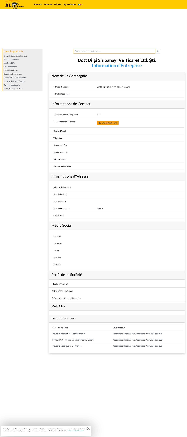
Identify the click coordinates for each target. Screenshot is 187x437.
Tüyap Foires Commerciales (15, 77)
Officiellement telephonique (15, 56)
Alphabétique (69, 4)
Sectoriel (38, 4)
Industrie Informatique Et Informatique (68, 334)
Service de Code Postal (13, 88)
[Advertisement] (93, 29)
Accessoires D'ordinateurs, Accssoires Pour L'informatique (137, 334)
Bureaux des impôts (11, 85)
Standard (48, 4)
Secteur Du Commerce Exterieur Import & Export (73, 340)
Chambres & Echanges (12, 74)
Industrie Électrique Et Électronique (67, 346)
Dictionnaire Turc (10, 70)
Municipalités (9, 63)
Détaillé (57, 4)
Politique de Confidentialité (76, 431)
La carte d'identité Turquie (14, 81)
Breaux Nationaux (11, 59)
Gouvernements (10, 66)
